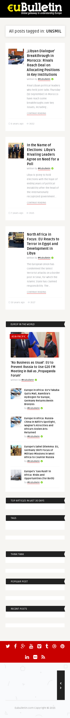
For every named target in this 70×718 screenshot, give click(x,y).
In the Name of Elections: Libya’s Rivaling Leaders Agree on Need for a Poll (43, 154)
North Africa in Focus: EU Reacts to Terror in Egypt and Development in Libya (43, 243)
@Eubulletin (44, 79)
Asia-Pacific (19, 336)
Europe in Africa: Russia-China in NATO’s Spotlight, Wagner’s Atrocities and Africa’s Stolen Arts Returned (40, 425)
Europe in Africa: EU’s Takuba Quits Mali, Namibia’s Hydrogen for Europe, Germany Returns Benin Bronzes (41, 397)
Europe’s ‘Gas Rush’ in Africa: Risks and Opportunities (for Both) (39, 475)
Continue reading (36, 113)
